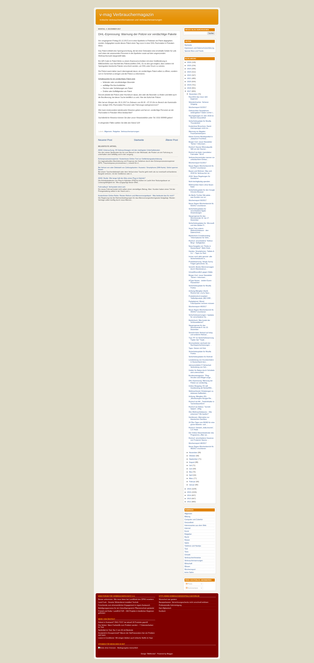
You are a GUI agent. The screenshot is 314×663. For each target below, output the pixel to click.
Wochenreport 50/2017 (198, 200)
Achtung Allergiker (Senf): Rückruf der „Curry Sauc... (200, 292)
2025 (189, 65)
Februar (192, 482)
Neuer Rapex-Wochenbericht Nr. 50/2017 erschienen (201, 204)
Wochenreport (190, 569)
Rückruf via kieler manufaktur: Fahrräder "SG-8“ (200, 153)
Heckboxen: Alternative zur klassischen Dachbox (199, 418)
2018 (189, 88)
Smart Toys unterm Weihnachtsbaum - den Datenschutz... (199, 230)
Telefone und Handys (192, 546)
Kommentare (192, 588)
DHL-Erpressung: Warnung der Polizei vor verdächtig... (201, 382)
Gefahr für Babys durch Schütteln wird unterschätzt (202, 371)
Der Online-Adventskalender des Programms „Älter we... (201, 434)
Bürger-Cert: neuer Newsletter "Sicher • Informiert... (200, 143)
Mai (190, 472)
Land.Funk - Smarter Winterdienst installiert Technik (118, 602)
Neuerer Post (105, 140)
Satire (186, 543)
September (193, 459)
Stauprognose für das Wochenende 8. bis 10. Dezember (198, 327)
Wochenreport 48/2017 (198, 443)
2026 (189, 62)
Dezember (193, 94)
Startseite (139, 140)
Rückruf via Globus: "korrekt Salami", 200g (199, 408)
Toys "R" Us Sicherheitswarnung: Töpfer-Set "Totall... (201, 339)
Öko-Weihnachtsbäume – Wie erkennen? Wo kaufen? (200, 413)
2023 (189, 72)
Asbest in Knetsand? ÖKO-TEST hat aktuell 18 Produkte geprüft (123, 622)
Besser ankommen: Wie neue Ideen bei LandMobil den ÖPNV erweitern (126, 599)
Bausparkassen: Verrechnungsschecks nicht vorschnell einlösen (183, 602)
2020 (189, 82)
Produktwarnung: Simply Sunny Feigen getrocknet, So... (201, 263)
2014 (189, 495)
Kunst (186, 531)
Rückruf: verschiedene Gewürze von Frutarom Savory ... (201, 439)
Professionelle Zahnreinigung (170, 605)
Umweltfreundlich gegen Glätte (201, 272)
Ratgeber (116, 131)
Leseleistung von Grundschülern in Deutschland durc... (201, 361)
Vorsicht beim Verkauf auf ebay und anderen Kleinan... (201, 334)
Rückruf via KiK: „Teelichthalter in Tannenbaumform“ (201, 402)
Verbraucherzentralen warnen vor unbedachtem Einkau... (202, 158)
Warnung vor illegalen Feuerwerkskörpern (197, 132)
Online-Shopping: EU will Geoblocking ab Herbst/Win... (201, 387)
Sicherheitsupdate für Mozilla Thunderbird (200, 122)
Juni (191, 469)
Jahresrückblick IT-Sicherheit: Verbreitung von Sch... (200, 366)
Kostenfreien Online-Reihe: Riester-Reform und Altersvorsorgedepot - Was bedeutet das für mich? (136, 196)
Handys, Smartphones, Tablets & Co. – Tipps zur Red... (201, 252)
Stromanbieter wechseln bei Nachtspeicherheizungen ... (200, 344)
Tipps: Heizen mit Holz (197, 348)
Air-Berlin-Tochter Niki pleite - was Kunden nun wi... (200, 196)
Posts (189, 584)
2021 (189, 78)
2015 (189, 492)
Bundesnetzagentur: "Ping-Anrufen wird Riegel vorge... (200, 376)
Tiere (186, 552)
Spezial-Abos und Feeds (193, 51)
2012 (189, 502)
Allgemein (108, 131)
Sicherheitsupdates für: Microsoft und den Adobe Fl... (201, 224)
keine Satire (189, 572)
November (193, 452)
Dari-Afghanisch (165, 608)
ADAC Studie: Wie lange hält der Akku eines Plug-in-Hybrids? (121, 178)
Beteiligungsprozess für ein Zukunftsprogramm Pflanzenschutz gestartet (126, 608)
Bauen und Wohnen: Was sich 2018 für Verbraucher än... (200, 172)
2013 (189, 498)
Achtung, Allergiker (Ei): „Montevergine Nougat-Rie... (201, 397)
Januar (192, 485)
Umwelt (187, 555)
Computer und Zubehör (193, 519)
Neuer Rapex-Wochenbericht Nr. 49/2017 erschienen (201, 311)
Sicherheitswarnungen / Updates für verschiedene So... (201, 316)
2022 (189, 75)
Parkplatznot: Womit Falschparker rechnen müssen (201, 302)
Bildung (187, 516)
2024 (189, 69)
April (191, 475)
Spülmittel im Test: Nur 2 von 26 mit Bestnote (115, 630)
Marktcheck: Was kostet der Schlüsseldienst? (199, 321)
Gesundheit (188, 522)
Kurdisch (162, 611)
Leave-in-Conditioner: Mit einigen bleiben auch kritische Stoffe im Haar (125, 638)
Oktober (192, 456)
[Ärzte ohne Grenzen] (118, 648)
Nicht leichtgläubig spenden (199, 181)
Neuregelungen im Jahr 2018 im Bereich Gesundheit (201, 117)
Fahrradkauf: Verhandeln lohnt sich (111, 187)
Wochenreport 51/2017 (198, 163)
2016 (189, 489)
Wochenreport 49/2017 (198, 306)
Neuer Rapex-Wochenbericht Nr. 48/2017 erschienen (201, 447)
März (191, 478)
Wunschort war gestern (168, 599)
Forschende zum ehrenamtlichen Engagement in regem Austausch (124, 605)
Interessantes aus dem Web (195, 525)
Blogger (170, 654)
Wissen (187, 566)
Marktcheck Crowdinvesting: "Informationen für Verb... (199, 237)
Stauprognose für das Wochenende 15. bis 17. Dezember (199, 218)
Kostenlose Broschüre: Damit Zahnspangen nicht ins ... (200, 127)
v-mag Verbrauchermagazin (126, 14)
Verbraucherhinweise (192, 558)
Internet (187, 528)
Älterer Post (172, 140)
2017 (189, 91)
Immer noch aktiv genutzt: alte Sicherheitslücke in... (200, 257)
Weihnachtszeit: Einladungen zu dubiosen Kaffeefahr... (201, 392)
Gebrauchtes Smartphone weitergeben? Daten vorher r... (201, 112)
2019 (189, 85)
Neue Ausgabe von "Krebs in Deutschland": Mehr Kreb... (200, 247)
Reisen (187, 540)
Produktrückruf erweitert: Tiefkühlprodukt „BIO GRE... (200, 297)
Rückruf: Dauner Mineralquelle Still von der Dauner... (200, 148)
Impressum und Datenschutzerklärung (199, 48)
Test (186, 549)
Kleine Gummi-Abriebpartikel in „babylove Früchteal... (201, 138)
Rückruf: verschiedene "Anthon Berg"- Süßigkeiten (201, 242)
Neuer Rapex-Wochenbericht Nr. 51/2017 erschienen (201, 167)
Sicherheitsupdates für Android (200, 357)
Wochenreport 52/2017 (198, 107)
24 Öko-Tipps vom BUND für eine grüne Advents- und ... (202, 423)
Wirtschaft (188, 563)
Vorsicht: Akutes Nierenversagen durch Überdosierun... (201, 268)
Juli (190, 465)
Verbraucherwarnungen (130, 131)
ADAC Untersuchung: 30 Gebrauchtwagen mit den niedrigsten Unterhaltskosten (129, 150)
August (192, 462)
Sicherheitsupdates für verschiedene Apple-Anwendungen (197, 211)
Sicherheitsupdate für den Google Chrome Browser (202, 191)
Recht (186, 537)
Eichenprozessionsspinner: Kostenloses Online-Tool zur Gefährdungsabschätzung (130, 159)
